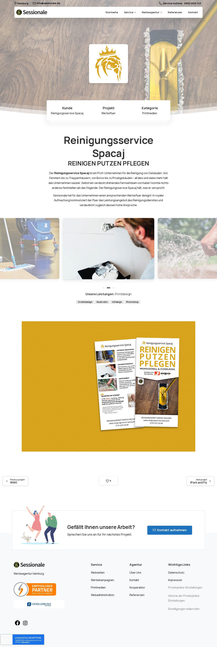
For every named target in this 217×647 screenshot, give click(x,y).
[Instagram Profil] (25, 623)
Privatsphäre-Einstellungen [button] (185, 587)
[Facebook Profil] (17, 623)
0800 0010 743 (192, 3)
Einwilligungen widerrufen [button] (184, 609)
